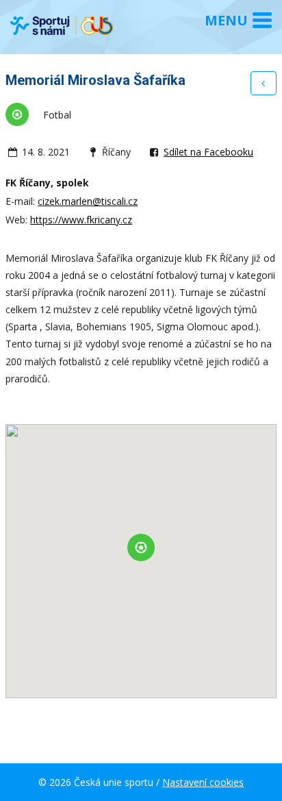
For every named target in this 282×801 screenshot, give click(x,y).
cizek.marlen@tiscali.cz (88, 201)
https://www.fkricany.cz (81, 219)
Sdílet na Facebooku (208, 151)
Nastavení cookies (203, 782)
